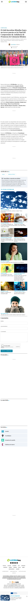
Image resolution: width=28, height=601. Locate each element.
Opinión (10, 567)
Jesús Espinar (13, 44)
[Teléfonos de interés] (14, 444)
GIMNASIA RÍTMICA (11, 174)
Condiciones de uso (13, 571)
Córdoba (15, 567)
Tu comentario (3, 331)
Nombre (2, 321)
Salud (19, 567)
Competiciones (4, 27)
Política (4, 565)
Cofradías (23, 565)
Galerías (17, 569)
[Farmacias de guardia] (14, 440)
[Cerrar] (26, 596)
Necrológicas (11, 569)
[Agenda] (14, 431)
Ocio (19, 565)
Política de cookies (22, 571)
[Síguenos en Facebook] (10, 563)
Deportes (5, 567)
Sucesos (9, 565)
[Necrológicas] (14, 436)
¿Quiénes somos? (5, 571)
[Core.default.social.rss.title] (17, 563)
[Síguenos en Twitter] (12, 563)
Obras (23, 567)
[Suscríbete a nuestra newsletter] (14, 182)
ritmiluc (3, 174)
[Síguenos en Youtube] (15, 563)
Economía (14, 565)
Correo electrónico (4, 326)
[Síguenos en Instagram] (14, 563)
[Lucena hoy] (14, 561)
